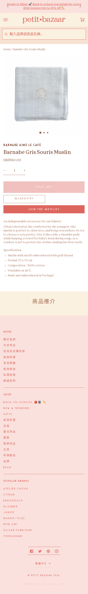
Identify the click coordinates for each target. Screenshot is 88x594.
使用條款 (9, 369)
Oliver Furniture (17, 530)
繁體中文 (41, 563)
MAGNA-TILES (14, 518)
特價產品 (9, 455)
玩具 (6, 426)
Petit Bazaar (41, 575)
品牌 (6, 461)
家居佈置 (9, 420)
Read (7, 467)
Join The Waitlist (44, 209)
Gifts (7, 414)
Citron (9, 495)
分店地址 (9, 345)
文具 (6, 450)
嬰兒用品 (9, 432)
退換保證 (9, 357)
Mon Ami (10, 524)
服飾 (6, 438)
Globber (10, 506)
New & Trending (16, 408)
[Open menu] (9, 20)
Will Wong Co (53, 584)
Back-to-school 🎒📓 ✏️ (25, 402)
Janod (9, 512)
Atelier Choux (15, 489)
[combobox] (47, 34)
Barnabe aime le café (22, 145)
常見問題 (9, 363)
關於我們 (9, 340)
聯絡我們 (9, 381)
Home (7, 49)
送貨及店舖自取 (14, 351)
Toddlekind (12, 536)
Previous (9, 6)
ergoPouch (13, 500)
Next (78, 6)
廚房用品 (9, 444)
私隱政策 (9, 375)
